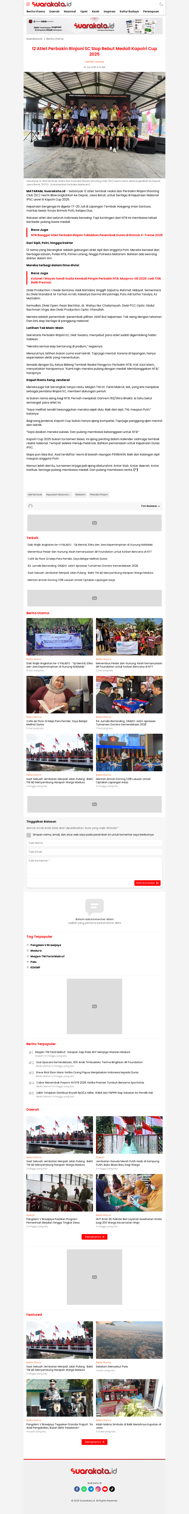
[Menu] (27, 4)
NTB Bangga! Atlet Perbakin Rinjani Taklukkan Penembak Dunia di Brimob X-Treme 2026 (97, 235)
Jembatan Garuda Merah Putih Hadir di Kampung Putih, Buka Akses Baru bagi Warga (127, 1162)
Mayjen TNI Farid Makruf (47, 956)
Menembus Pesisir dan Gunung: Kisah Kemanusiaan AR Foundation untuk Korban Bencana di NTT (90, 552)
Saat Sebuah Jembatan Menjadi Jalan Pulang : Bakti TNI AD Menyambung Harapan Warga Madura (90, 573)
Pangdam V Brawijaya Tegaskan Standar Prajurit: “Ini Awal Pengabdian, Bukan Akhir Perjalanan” (59, 1426)
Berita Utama (55, 39)
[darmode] (161, 4)
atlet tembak (35, 494)
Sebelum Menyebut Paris (112, 1366)
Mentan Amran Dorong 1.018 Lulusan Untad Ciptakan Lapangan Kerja (71, 580)
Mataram (80, 494)
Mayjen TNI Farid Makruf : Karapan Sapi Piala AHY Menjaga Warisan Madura (82, 1052)
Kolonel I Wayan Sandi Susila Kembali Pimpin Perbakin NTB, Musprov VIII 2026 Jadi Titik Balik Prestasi (96, 281)
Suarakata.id (34, 39)
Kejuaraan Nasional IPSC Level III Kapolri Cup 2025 (59, 494)
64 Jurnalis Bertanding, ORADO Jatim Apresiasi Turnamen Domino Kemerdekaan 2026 (83, 566)
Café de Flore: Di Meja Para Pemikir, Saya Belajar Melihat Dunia (67, 559)
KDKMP (35, 967)
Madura (36, 950)
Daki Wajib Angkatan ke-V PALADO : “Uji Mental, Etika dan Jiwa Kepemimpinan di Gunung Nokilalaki (90, 545)
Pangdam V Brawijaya (45, 945)
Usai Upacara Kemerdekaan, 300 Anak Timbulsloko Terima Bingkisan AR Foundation (89, 1062)
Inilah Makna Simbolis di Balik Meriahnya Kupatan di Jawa (128, 1426)
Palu (33, 962)
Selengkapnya (93, 1236)
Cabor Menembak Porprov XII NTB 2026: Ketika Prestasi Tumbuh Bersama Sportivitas (90, 1082)
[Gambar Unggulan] (94, 177)
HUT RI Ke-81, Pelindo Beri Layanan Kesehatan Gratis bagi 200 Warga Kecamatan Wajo (129, 1220)
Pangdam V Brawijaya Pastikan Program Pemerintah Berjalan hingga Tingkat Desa (53, 1220)
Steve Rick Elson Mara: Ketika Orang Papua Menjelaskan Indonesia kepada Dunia (87, 1072)
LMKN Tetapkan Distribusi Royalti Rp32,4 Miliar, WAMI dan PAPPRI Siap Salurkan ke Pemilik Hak (94, 1093)
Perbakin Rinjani (99, 494)
